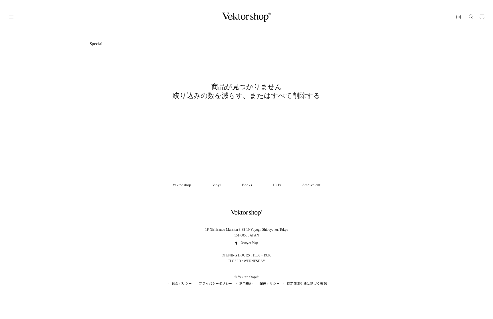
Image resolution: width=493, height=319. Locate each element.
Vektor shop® (248, 276)
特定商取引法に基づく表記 (307, 283)
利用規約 (246, 283)
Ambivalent (311, 185)
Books (247, 185)
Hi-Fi (277, 185)
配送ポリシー (270, 283)
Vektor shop (182, 185)
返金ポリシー (182, 283)
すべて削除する (295, 95)
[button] (11, 17)
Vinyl (216, 185)
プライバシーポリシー (215, 283)
